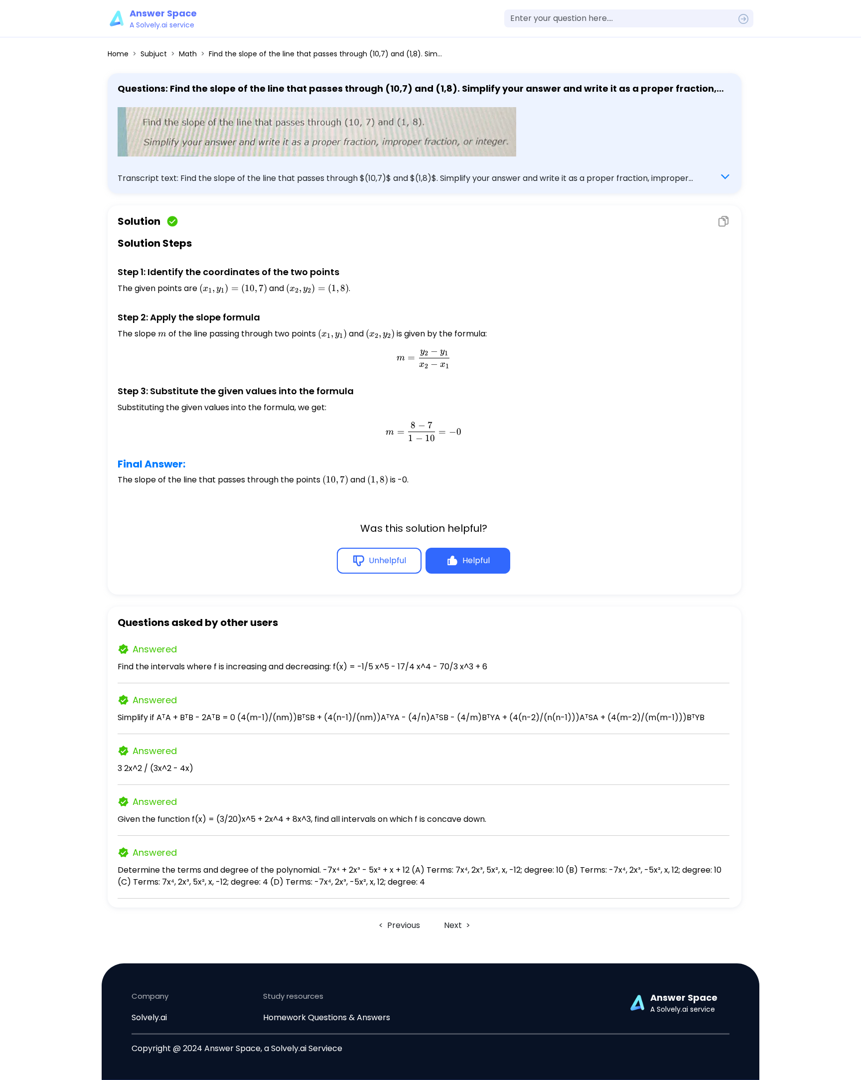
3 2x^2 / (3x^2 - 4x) (155, 768)
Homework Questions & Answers (326, 1017)
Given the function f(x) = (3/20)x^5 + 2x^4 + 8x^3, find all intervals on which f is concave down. (302, 819)
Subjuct (154, 54)
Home (118, 54)
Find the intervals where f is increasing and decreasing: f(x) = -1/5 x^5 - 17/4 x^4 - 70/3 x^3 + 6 (302, 666)
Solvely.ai (149, 1017)
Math (188, 54)
